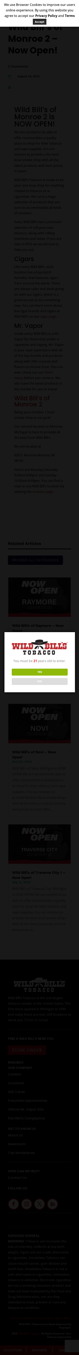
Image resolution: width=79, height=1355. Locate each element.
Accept (39, 22)
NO (39, 681)
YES (39, 672)
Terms (70, 15)
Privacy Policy (46, 15)
